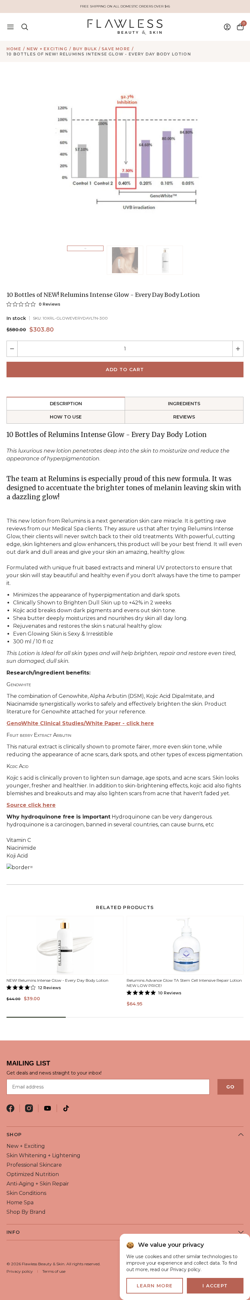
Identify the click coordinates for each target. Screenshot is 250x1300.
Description (66, 404)
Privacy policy (20, 1271)
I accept (215, 1286)
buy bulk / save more (101, 48)
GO (230, 1087)
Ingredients (184, 404)
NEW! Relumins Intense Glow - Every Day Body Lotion (57, 980)
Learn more (155, 1286)
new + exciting (47, 48)
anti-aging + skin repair (38, 1184)
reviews (184, 417)
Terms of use (53, 1271)
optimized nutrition (33, 1174)
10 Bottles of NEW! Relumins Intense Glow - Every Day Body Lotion (99, 54)
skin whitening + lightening (43, 1155)
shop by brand (26, 1212)
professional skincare (34, 1165)
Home (14, 48)
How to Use (66, 417)
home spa (20, 1202)
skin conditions (26, 1193)
